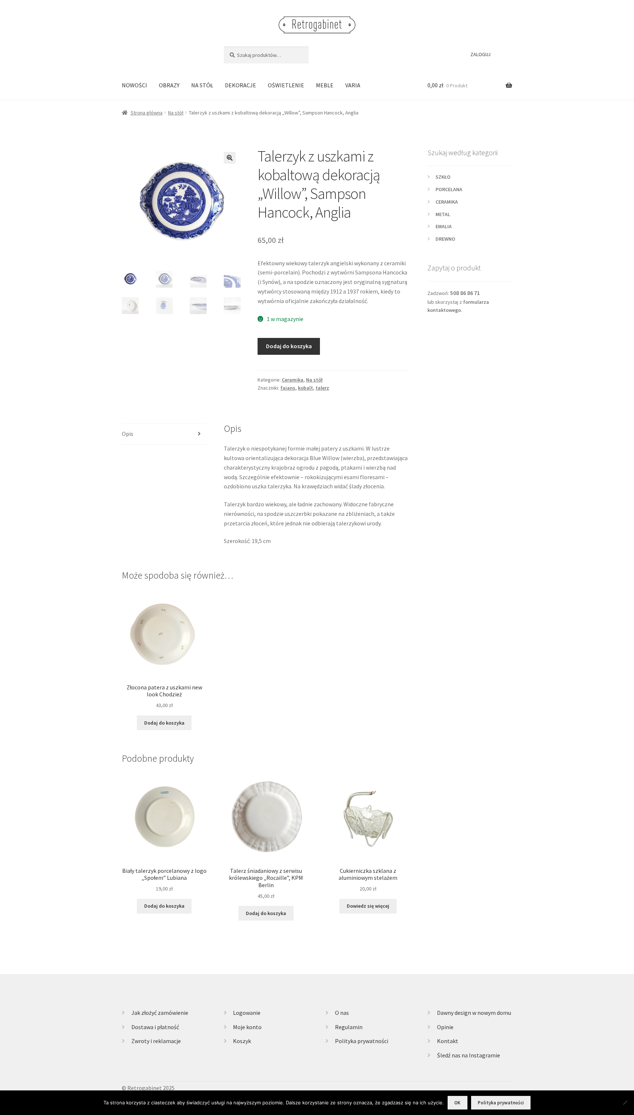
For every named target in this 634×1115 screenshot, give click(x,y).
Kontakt (447, 1041)
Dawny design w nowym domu (474, 1012)
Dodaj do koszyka (289, 346)
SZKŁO (443, 177)
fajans (287, 388)
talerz (322, 388)
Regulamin (348, 1027)
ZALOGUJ (480, 54)
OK (457, 1103)
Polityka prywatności (361, 1041)
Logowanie (246, 1012)
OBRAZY (169, 85)
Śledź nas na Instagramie (468, 1055)
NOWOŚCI (134, 85)
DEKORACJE (240, 85)
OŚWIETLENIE (286, 85)
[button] (230, 158)
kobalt (305, 388)
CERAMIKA (447, 201)
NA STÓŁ (202, 85)
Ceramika (292, 379)
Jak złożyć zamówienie (159, 1012)
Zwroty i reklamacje (156, 1041)
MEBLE (325, 85)
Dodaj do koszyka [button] (164, 722)
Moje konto (247, 1027)
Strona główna (147, 112)
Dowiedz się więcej (368, 906)
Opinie (445, 1027)
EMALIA (444, 226)
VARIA (352, 85)
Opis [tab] (127, 433)
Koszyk (242, 1041)
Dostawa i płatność (155, 1027)
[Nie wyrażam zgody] (624, 1102)
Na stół (175, 112)
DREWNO (445, 239)
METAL (443, 214)
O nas (342, 1012)
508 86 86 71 (465, 292)
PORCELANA (449, 189)
